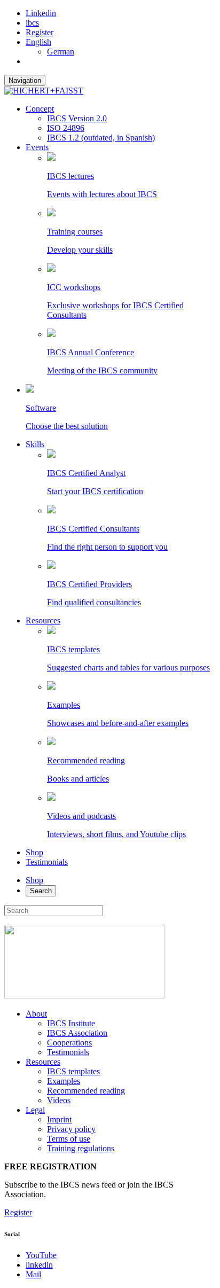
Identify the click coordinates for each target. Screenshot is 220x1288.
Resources (43, 620)
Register (39, 32)
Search (41, 891)
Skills (35, 444)
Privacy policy (71, 1129)
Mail (33, 1274)
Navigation (25, 80)
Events (37, 147)
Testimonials (47, 862)
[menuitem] (38, 41)
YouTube (41, 1255)
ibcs (32, 22)
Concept (40, 108)
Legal (35, 1109)
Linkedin (41, 13)
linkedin (39, 1264)
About (36, 1013)
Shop (34, 852)
